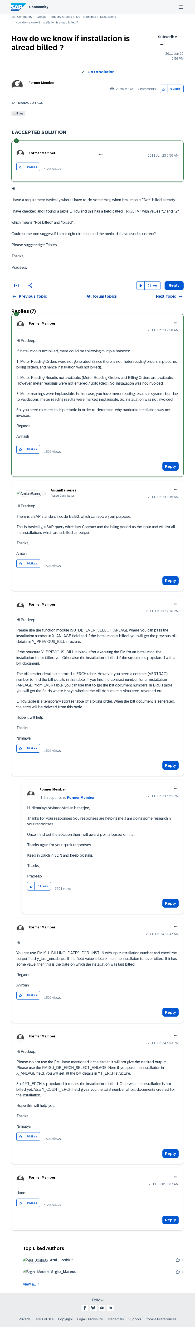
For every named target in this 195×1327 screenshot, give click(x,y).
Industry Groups (61, 16)
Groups (41, 16)
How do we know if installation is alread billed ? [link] (47, 22)
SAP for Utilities (86, 16)
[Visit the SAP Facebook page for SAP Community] (85, 1308)
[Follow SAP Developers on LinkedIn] (110, 1308)
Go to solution (101, 72)
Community (38, 7)
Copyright (65, 1319)
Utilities (18, 113)
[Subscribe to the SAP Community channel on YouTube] (102, 1308)
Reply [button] (174, 285)
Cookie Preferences (161, 1319)
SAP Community (21, 16)
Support (134, 1319)
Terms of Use (44, 1319)
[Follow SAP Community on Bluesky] (93, 1308)
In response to (69, 798)
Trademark (115, 1319)
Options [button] (160, 44)
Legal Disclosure (90, 1319)
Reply (170, 466)
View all (29, 1284)
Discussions (108, 16)
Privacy (24, 1319)
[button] (163, 89)
